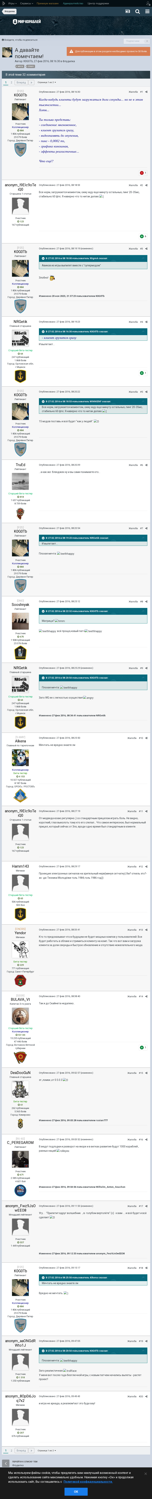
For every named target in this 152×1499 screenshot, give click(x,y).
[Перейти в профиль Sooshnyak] (20, 621)
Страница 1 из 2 (46, 82)
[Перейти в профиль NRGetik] (20, 338)
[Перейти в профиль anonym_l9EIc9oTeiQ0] (20, 206)
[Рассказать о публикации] (146, 91)
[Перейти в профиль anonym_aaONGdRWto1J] (20, 1362)
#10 (141, 738)
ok (76, 1491)
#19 (141, 1341)
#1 (141, 91)
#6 (141, 465)
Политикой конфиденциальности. (88, 1481)
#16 (141, 1139)
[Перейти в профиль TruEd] (20, 481)
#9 (141, 668)
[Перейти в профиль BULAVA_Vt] (20, 1016)
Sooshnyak (20, 604)
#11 (141, 811)
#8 (141, 601)
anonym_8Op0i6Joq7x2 (20, 1398)
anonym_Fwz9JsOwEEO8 (20, 1208)
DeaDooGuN (20, 1072)
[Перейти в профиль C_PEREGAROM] (20, 1159)
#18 (141, 1268)
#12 (141, 866)
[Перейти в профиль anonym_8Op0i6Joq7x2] (20, 1417)
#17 (141, 1206)
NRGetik (20, 321)
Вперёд (21, 82)
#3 (141, 248)
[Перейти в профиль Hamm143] (20, 883)
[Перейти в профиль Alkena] (20, 757)
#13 (141, 929)
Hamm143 (20, 866)
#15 (141, 1073)
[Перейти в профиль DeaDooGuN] (20, 1089)
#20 (141, 1396)
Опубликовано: (59, 91)
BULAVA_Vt (20, 999)
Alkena (20, 741)
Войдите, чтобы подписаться (20, 39)
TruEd (20, 465)
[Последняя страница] (31, 82)
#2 (141, 185)
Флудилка (69, 61)
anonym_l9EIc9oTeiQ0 (20, 187)
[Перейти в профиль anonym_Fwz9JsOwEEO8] (20, 1227)
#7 (141, 528)
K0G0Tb (28, 61)
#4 (141, 322)
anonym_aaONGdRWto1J (20, 1343)
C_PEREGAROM (20, 1142)
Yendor (20, 933)
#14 (141, 996)
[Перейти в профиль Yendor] (20, 949)
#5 (141, 391)
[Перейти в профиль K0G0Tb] (7, 52)
